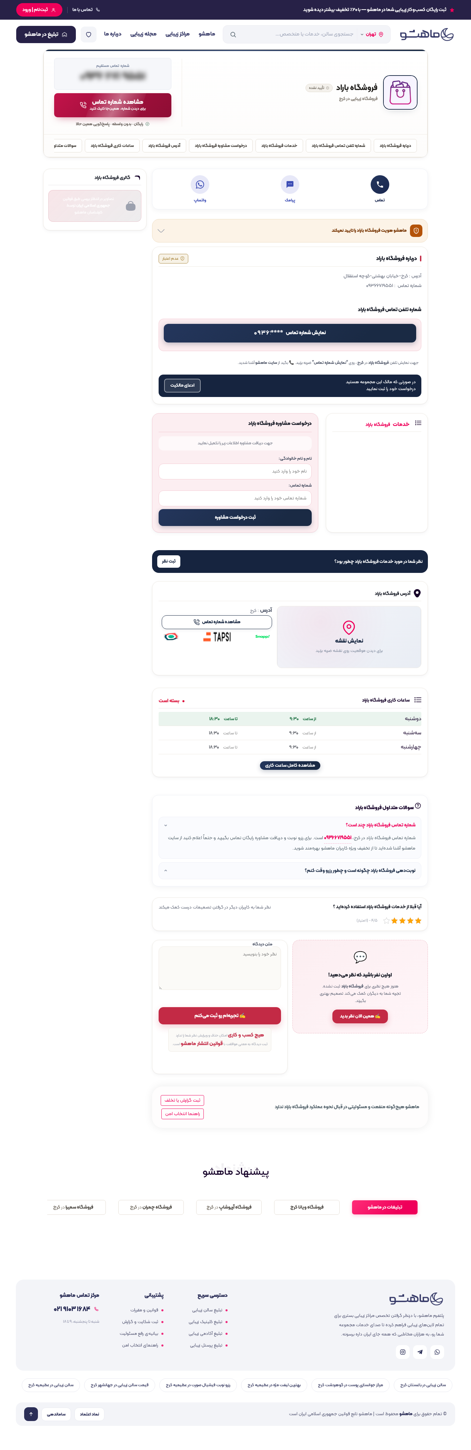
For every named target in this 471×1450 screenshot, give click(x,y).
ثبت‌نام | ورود (35, 9)
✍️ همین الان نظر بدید (360, 1016)
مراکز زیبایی (178, 34)
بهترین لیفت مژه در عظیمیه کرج (274, 1385)
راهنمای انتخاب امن (140, 1345)
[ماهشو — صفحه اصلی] (426, 34)
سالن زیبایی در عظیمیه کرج (50, 1385)
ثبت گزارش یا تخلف (182, 1100)
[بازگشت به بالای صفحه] (31, 1414)
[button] (349, 637)
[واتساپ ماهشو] (437, 1352)
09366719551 (337, 838)
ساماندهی (56, 1414)
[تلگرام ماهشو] (420, 1352)
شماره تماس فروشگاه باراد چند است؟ (380, 825)
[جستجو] (233, 34)
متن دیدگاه (262, 944)
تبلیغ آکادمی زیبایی (205, 1333)
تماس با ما (82, 9)
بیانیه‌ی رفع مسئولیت (139, 1333)
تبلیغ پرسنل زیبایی (206, 1345)
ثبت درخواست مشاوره (235, 517)
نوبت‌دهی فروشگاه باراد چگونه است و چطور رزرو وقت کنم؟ (360, 870)
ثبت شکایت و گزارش (140, 1322)
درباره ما (112, 34)
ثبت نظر (169, 561)
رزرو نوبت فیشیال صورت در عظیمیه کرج (198, 1385)
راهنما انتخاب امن (182, 1114)
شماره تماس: (300, 485)
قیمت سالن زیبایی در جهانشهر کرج (120, 1385)
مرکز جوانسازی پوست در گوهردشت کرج (350, 1385)
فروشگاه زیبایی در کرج (358, 99)
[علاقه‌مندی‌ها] (89, 34)
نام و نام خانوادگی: (295, 458)
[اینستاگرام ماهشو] (403, 1352)
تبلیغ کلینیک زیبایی (205, 1322)
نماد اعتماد (89, 1414)
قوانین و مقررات (144, 1310)
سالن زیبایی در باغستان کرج (423, 1385)
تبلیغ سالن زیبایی (207, 1310)
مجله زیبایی (143, 34)
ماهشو (207, 34)
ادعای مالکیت (182, 385)
